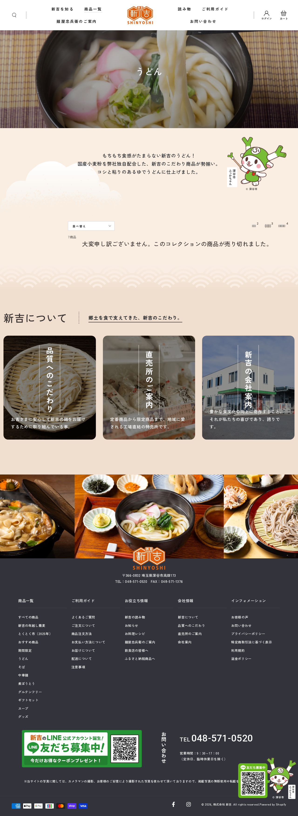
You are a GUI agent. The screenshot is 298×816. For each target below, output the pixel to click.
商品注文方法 (81, 633)
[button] (14, 15)
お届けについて (83, 650)
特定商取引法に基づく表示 (251, 642)
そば (21, 667)
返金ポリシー (241, 658)
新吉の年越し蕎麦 (31, 625)
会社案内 (184, 642)
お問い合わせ (241, 625)
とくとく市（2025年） (35, 633)
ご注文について (83, 625)
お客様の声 (239, 617)
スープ (23, 708)
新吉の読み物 (135, 617)
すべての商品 (28, 617)
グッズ (23, 716)
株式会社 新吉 (222, 804)
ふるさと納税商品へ (140, 658)
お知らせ (131, 625)
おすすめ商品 (28, 642)
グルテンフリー (30, 692)
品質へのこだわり (191, 625)
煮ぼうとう (26, 683)
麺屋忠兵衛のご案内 (140, 642)
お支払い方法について (88, 642)
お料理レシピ (135, 633)
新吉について (188, 617)
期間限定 (25, 650)
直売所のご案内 (190, 633)
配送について (81, 658)
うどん (23, 658)
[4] (281, 226)
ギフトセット (28, 700)
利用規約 (238, 650)
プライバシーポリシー (248, 633)
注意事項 (78, 667)
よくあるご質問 (83, 617)
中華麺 (23, 675)
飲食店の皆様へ (137, 650)
